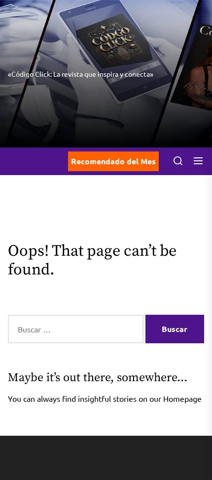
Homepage (182, 398)
